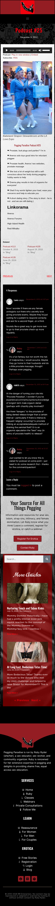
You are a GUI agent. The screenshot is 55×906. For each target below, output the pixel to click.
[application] (27, 50)
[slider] (46, 50)
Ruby (19, 348)
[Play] (6, 50)
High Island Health (15, 223)
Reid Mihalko (13, 228)
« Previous (21, 700)
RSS (15, 58)
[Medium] (27, 879)
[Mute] (40, 50)
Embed (34, 55)
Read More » (12, 634)
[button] (27, 18)
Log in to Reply (12, 337)
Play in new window (21, 55)
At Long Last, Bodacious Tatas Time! (27, 667)
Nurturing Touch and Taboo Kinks (25, 608)
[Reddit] (21, 879)
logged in (26, 485)
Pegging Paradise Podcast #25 (27, 145)
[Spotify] (34, 879)
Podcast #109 (34, 246)
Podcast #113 (9, 246)
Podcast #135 (9, 257)
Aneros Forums (14, 218)
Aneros (10, 213)
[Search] (47, 559)
